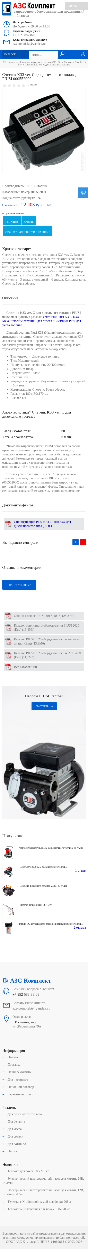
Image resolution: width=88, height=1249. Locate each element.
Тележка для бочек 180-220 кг (28, 1171)
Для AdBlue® (16, 1144)
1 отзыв (80, 870)
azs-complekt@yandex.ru (29, 43)
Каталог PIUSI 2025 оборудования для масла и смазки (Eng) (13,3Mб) (46, 641)
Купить (29, 221)
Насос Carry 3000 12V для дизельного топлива (43, 866)
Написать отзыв (19, 585)
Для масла (14, 1129)
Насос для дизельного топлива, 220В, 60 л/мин (43, 885)
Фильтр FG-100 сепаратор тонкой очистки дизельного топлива (50, 923)
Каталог (10, 54)
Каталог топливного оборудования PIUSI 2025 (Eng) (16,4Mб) (46, 627)
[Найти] (62, 54)
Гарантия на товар (20, 1094)
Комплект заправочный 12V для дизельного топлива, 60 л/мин (51, 847)
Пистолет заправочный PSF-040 (35, 904)
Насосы (12, 1151)
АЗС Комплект (10, 62)
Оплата (12, 1057)
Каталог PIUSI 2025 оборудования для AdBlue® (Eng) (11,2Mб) (47, 655)
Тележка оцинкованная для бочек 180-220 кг (38, 1209)
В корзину (12, 221)
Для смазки (15, 1136)
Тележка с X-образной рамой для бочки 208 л (39, 1201)
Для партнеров (17, 1079)
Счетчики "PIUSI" (52, 62)
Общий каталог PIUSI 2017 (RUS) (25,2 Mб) (44, 615)
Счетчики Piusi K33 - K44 (61, 317)
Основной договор (20, 1087)
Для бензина (16, 1121)
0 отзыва (32, 84)
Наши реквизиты (19, 1072)
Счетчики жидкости (30, 62)
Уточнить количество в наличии (27, 232)
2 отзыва (80, 927)
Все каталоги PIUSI (27, 667)
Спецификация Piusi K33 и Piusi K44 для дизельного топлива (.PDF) (42, 524)
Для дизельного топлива (24, 1114)
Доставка (13, 1064)
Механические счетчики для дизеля (27, 321)
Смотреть (42, 706)
